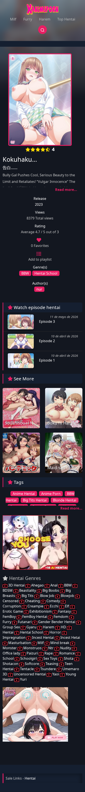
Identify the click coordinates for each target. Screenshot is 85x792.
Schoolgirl (28, 658)
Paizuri (32, 653)
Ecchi (54, 606)
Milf (13, 19)
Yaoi (55, 674)
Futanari (24, 621)
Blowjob (67, 595)
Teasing (52, 663)
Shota (68, 658)
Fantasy (64, 611)
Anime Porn (51, 493)
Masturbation (19, 642)
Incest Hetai (70, 637)
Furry (27, 19)
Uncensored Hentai (30, 674)
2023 (39, 204)
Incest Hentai (43, 637)
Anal (53, 585)
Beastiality (27, 590)
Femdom (61, 616)
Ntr (50, 648)
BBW (25, 273)
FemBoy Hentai (34, 616)
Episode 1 (46, 360)
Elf (67, 606)
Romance (67, 653)
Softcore (32, 663)
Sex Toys (50, 658)
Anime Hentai (24, 493)
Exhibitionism (41, 611)
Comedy (53, 600)
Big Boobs (51, 590)
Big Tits (27, 595)
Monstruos (32, 648)
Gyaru (31, 627)
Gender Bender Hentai (56, 621)
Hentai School (45, 273)
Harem (44, 19)
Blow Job (47, 595)
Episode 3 (46, 321)
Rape (49, 653)
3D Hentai (16, 585)
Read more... (66, 189)
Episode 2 (46, 340)
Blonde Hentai (64, 500)
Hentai (30, 778)
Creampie (35, 606)
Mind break (59, 642)
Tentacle (27, 668)
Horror (55, 632)
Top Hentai (66, 19)
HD (63, 627)
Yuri (23, 679)
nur (39, 289)
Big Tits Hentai (35, 500)
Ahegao (37, 585)
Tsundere (48, 668)
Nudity (65, 648)
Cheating (32, 600)
